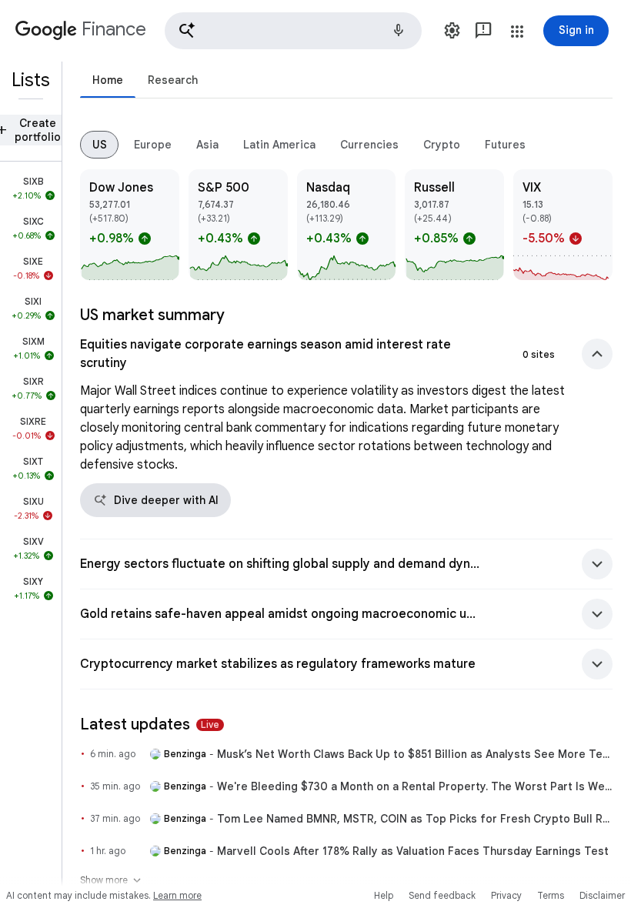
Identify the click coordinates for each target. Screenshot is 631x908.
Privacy (506, 895)
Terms (550, 895)
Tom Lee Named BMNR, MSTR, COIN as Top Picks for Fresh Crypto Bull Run (415, 819)
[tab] (107, 80)
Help (383, 895)
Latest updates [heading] (149, 724)
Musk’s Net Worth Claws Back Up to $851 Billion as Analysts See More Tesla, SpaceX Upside (415, 754)
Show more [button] (111, 880)
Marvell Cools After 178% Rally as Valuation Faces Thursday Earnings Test (413, 851)
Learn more (177, 895)
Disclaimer (602, 895)
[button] (293, 30)
